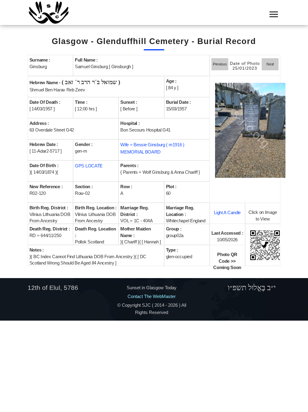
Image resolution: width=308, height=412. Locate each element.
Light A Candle (227, 212)
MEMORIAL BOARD (140, 151)
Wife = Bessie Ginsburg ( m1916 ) (152, 144)
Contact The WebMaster (152, 296)
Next (270, 64)
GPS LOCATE (89, 165)
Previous (220, 64)
